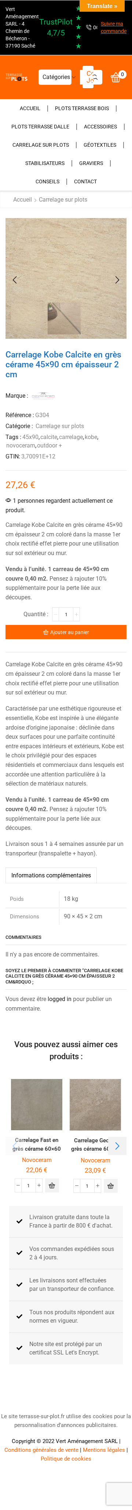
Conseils (47, 181)
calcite (48, 437)
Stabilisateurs (45, 163)
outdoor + (49, 445)
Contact (85, 181)
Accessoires (100, 127)
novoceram (20, 445)
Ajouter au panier (69, 632)
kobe (91, 437)
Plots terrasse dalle (40, 127)
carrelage (71, 437)
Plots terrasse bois (82, 108)
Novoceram (37, 1160)
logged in (60, 999)
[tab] (51, 875)
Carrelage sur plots (40, 145)
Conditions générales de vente (41, 1450)
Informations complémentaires (51, 875)
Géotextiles (100, 145)
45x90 (30, 437)
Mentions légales (104, 1450)
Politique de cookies (66, 1458)
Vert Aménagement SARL (87, 1441)
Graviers (91, 163)
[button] (15, 280)
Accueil (30, 108)
